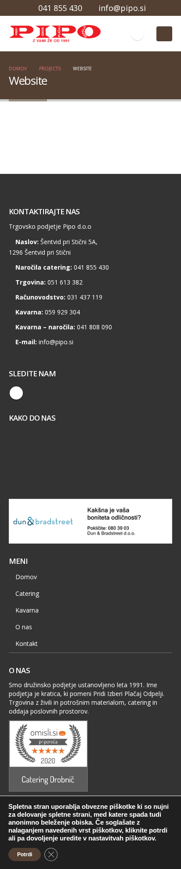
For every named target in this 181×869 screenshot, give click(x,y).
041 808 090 (94, 327)
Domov (26, 577)
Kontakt (26, 643)
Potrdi (24, 854)
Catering (27, 593)
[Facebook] (137, 33)
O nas (23, 627)
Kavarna (27, 610)
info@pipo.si (122, 8)
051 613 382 (65, 282)
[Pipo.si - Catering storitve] (33, 34)
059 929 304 (62, 312)
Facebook (16, 393)
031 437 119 (84, 297)
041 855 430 (60, 8)
